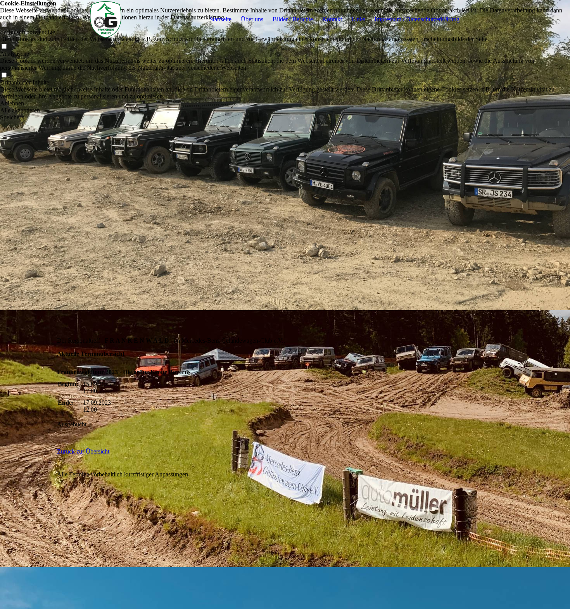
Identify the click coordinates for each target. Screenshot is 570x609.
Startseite (220, 19)
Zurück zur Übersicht (83, 451)
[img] (105, 19)
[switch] (4, 46)
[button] (285, 103)
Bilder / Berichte (293, 19)
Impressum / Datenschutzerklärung (417, 19)
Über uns (252, 19)
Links (358, 19)
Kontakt (332, 19)
